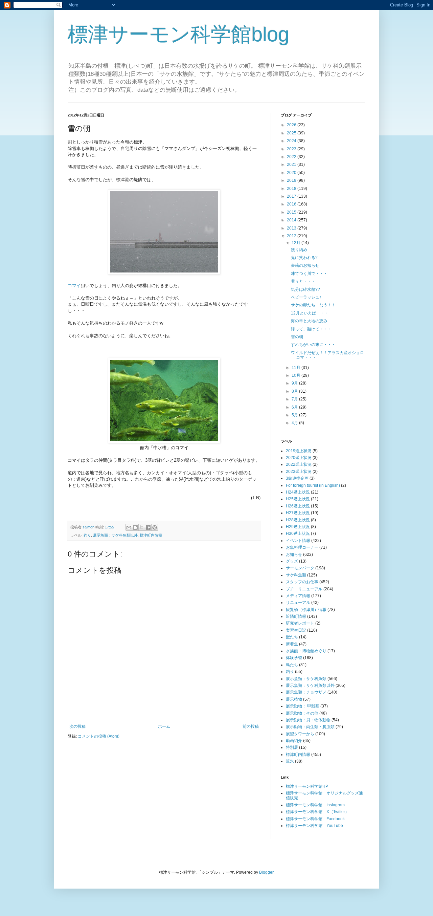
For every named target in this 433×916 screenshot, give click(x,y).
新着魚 (292, 644)
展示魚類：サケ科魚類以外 (115, 535)
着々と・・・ (303, 281)
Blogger (266, 872)
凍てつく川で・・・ (309, 273)
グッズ (292, 561)
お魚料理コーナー (302, 547)
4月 (295, 422)
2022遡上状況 (299, 464)
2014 (292, 220)
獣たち (292, 637)
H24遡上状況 (298, 492)
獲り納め (299, 249)
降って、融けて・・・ (311, 329)
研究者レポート (300, 623)
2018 (292, 188)
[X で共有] (141, 527)
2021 (292, 164)
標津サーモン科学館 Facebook (315, 818)
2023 (292, 149)
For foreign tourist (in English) (313, 485)
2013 (292, 228)
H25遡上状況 (298, 499)
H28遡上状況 (298, 520)
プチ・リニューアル (304, 589)
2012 (292, 236)
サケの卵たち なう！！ (313, 305)
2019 (292, 180)
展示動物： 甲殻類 (302, 706)
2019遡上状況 (299, 451)
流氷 (290, 761)
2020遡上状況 (299, 457)
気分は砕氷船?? (305, 289)
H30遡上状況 (298, 533)
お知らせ (294, 554)
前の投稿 (251, 726)
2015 (292, 212)
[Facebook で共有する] (148, 527)
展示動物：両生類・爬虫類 (310, 726)
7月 (295, 399)
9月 (295, 383)
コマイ (74, 285)
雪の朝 (297, 336)
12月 (296, 242)
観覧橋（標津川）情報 (306, 609)
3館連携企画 (297, 478)
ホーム (164, 726)
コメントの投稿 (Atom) (98, 736)
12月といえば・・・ (309, 313)
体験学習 (294, 657)
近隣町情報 (296, 616)
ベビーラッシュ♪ (306, 297)
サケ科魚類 (296, 575)
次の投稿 (77, 726)
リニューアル (298, 602)
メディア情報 (298, 595)
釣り (87, 535)
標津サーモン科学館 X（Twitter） (317, 811)
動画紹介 (294, 740)
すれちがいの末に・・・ (313, 344)
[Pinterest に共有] (154, 527)
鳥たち (292, 664)
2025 (292, 133)
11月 (296, 367)
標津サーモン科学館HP (307, 786)
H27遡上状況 (298, 512)
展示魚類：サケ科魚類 (306, 678)
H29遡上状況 (298, 526)
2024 (292, 140)
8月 (295, 391)
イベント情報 (298, 540)
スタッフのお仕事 (302, 582)
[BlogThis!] (135, 527)
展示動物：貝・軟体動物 (308, 720)
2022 (292, 156)
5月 (295, 415)
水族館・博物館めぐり (306, 651)
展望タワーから (300, 734)
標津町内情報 (151, 535)
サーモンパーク (300, 568)
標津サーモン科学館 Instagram (315, 805)
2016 (292, 204)
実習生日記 (296, 630)
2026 (292, 125)
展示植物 (294, 699)
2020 (292, 172)
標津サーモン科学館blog (178, 34)
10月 (296, 375)
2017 (292, 196)
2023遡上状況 (299, 471)
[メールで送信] (129, 527)
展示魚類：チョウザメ (306, 692)
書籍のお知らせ (305, 265)
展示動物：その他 (302, 713)
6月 (295, 407)
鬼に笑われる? (304, 257)
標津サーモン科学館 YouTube (314, 825)
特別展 (292, 747)
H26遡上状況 (298, 506)
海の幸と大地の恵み (309, 321)
